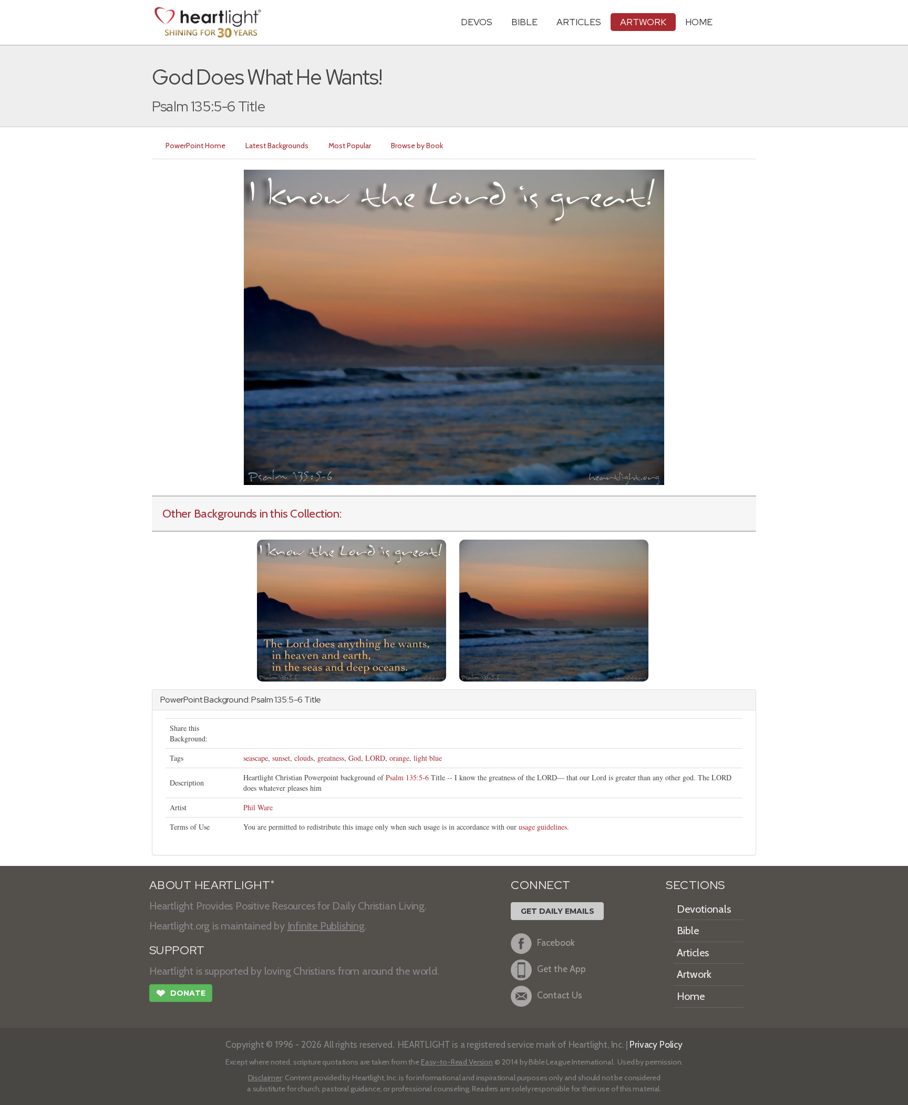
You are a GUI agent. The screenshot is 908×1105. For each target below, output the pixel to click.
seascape (255, 758)
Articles (578, 22)
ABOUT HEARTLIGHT (211, 885)
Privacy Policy (656, 1044)
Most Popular (349, 145)
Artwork (643, 22)
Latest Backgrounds (276, 145)
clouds (303, 758)
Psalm (262, 699)
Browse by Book (417, 145)
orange (399, 758)
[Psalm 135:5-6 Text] (351, 609)
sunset (281, 758)
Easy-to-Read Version (457, 1062)
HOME (699, 22)
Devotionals (704, 909)
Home (691, 996)
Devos (476, 22)
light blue (428, 758)
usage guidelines (543, 827)
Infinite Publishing (326, 926)
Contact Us (559, 994)
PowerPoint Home (195, 145)
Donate (180, 993)
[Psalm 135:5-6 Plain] (553, 609)
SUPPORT (176, 950)
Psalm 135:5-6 (407, 777)
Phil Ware (258, 807)
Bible (524, 22)
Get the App (561, 968)
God (354, 758)
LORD (375, 758)
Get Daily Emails (557, 911)
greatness (330, 758)
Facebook (556, 942)
